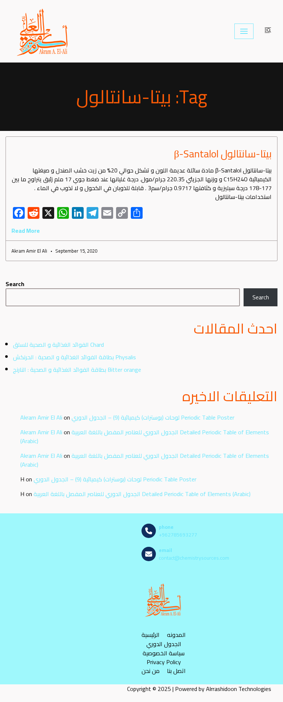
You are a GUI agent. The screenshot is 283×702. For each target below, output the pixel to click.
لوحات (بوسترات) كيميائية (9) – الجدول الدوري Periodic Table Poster (152, 417)
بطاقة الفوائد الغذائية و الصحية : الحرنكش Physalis (74, 357)
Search (15, 283)
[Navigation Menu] (244, 31)
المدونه (176, 634)
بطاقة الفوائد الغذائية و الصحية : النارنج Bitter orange (77, 369)
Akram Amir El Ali (41, 417)
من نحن (151, 671)
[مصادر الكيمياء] (43, 31)
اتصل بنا (176, 671)
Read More (25, 230)
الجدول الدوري (163, 644)
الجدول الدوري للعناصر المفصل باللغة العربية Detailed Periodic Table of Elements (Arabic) (144, 436)
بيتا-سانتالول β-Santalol (223, 153)
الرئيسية (151, 634)
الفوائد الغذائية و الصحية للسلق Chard (58, 344)
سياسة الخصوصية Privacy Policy (164, 657)
